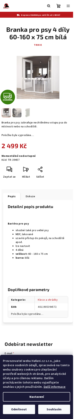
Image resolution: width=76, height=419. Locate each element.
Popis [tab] (12, 196)
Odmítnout (19, 409)
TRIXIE (38, 45)
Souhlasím (54, 409)
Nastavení (36, 397)
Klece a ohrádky (48, 300)
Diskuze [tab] (30, 196)
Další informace (55, 387)
